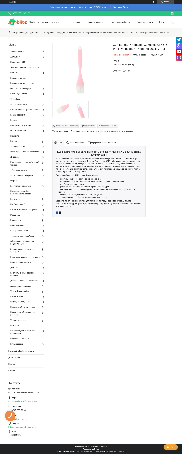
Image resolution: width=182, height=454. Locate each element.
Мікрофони (15, 181)
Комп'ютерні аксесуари (20, 186)
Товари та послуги (94, 22)
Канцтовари (15, 220)
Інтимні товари (16, 344)
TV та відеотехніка (18, 170)
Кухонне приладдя (55, 32)
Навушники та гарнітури (20, 125)
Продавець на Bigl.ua (91, 449)
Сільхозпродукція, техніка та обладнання (22, 332)
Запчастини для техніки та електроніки (22, 250)
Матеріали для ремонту (20, 262)
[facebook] (57, 213)
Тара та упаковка (18, 320)
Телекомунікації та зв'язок (22, 236)
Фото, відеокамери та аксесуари (24, 152)
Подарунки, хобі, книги (20, 302)
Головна (76, 22)
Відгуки (11, 370)
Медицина (15, 215)
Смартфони (15, 99)
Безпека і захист (17, 296)
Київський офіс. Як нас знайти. (21, 351)
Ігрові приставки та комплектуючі (25, 257)
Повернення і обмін (119, 22)
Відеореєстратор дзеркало (22, 83)
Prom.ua (104, 447)
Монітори (14, 325)
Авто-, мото (15, 57)
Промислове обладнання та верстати (22, 313)
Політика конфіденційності (115, 451)
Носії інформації (17, 204)
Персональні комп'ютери (21, 339)
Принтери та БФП (17, 62)
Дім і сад (34, 32)
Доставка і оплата (145, 22)
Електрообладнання (19, 231)
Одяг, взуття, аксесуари (20, 88)
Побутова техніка (17, 225)
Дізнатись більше (121, 7)
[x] (60, 213)
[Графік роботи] (172, 13)
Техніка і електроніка (19, 291)
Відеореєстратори (18, 78)
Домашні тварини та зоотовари (24, 281)
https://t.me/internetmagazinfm (22, 427)
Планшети (14, 136)
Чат (173, 447)
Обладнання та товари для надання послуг (22, 242)
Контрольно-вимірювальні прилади (22, 274)
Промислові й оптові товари (22, 307)
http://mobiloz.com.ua (17, 419)
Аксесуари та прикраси (20, 286)
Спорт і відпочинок (18, 94)
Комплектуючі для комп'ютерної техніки (24, 163)
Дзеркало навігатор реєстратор (24, 67)
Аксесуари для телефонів (21, 175)
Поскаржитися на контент (94, 451)
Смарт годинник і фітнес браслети (25, 109)
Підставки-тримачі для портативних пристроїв (20, 192)
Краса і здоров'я (17, 115)
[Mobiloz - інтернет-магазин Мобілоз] (17, 22)
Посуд (42, 32)
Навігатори (15, 73)
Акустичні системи (18, 104)
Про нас (11, 364)
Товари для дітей (17, 146)
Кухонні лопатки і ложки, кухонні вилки (82, 32)
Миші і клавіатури (18, 131)
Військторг (15, 141)
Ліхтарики (14, 157)
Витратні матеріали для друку (23, 210)
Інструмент (15, 199)
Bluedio (13, 120)
